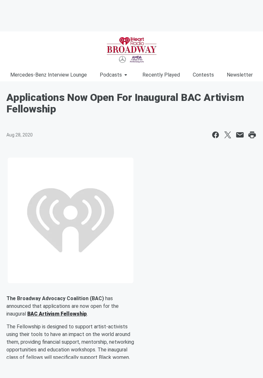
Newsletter (240, 75)
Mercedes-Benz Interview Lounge (48, 75)
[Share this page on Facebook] (215, 134)
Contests (203, 75)
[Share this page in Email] (239, 134)
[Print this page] (252, 134)
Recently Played (161, 75)
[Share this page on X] (227, 134)
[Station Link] (131, 50)
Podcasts (111, 75)
